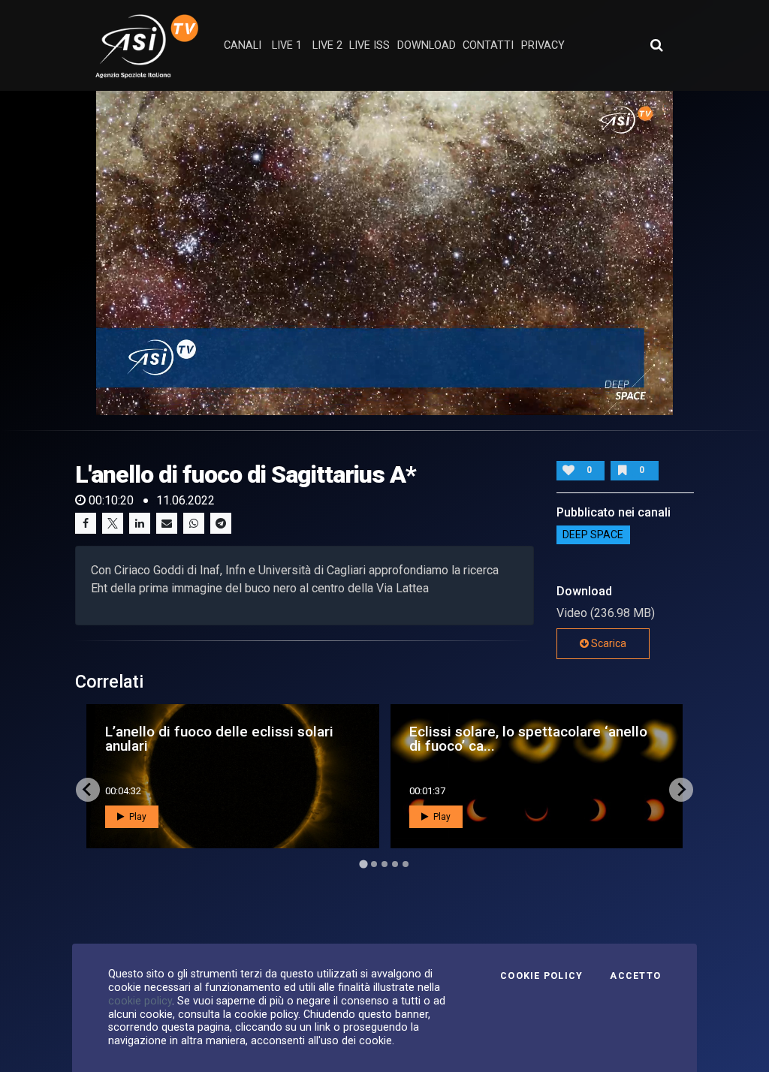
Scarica (607, 643)
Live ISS (369, 45)
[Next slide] (681, 790)
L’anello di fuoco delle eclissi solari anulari (219, 738)
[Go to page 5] (406, 864)
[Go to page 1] (363, 864)
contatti (488, 45)
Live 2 (327, 45)
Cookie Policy (541, 975)
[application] (384, 253)
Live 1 (287, 45)
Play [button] (136, 817)
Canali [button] (242, 45)
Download (426, 45)
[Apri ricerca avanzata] (656, 45)
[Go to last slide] (88, 790)
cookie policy (140, 1001)
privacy (543, 45)
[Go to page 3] (384, 864)
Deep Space (592, 535)
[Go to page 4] (395, 864)
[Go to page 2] (374, 864)
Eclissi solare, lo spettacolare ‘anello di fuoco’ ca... (528, 738)
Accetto (635, 975)
